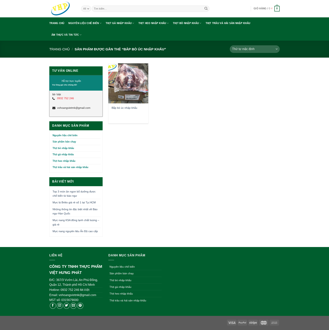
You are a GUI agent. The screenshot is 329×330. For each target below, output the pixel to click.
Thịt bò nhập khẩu (186, 23)
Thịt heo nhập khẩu (152, 23)
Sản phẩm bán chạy (64, 141)
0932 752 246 (65, 98)
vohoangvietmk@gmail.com (73, 107)
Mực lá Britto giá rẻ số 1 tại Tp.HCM (74, 202)
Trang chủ (56, 23)
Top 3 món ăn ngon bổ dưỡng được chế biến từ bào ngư (74, 193)
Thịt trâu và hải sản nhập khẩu (228, 23)
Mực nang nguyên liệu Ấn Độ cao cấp (75, 231)
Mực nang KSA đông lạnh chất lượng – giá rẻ (76, 222)
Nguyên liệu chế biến (83, 23)
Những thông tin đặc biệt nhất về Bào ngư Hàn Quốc (75, 211)
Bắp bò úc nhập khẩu (124, 107)
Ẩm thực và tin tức (65, 34)
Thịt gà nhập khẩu (119, 23)
